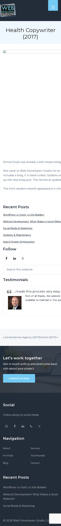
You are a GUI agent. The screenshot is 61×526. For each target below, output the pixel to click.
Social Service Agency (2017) (22, 337)
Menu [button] (53, 4)
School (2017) (48, 337)
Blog (5, 463)
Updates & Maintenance (17, 235)
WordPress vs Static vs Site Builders (23, 215)
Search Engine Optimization (19, 242)
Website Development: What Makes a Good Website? (30, 496)
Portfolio (8, 456)
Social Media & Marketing (17, 228)
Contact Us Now (19, 378)
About (6, 448)
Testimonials (37, 456)
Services (35, 448)
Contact (35, 463)
